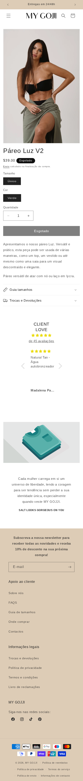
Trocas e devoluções (24, 658)
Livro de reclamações (24, 687)
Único (14, 182)
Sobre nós (16, 593)
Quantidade (10, 207)
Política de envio (27, 775)
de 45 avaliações (41, 341)
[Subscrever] (69, 567)
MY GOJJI (31, 762)
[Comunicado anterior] (8, 4)
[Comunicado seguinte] (75, 4)
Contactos (16, 631)
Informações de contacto (55, 775)
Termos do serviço (59, 769)
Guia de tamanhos (22, 612)
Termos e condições (23, 677)
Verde (14, 199)
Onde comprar (19, 621)
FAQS (13, 602)
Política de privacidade (25, 667)
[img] (41, 335)
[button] (8, 15)
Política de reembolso (55, 762)
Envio (6, 166)
